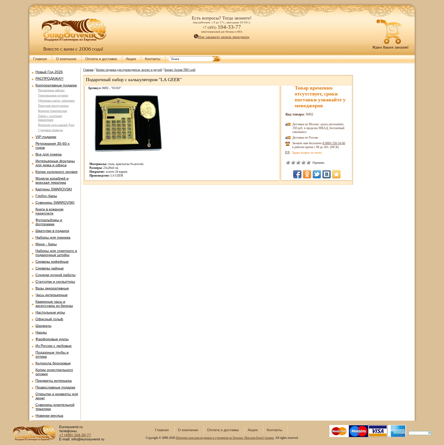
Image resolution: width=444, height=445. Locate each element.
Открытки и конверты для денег (56, 396)
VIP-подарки (45, 137)
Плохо (293, 162)
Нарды (41, 332)
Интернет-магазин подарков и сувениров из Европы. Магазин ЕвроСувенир (225, 438)
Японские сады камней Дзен (56, 125)
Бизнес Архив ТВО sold (179, 69)
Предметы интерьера (53, 381)
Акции (131, 59)
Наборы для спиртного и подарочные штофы (56, 253)
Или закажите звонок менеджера (223, 37)
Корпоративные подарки (56, 85)
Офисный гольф (49, 319)
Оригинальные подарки (53, 95)
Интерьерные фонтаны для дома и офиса (55, 163)
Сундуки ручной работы (55, 275)
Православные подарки (55, 387)
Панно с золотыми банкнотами (50, 118)
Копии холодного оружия (56, 172)
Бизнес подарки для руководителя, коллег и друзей (129, 69)
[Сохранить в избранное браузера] (336, 174)
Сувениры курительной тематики (55, 407)
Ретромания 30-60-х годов (52, 145)
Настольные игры (50, 312)
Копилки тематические (52, 111)
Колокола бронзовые (53, 363)
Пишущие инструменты (53, 106)
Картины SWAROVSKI (53, 189)
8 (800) (333, 143)
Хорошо (303, 162)
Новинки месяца (49, 415)
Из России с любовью (53, 346)
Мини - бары (46, 244)
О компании (66, 59)
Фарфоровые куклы (52, 339)
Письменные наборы (51, 90)
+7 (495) (75, 435)
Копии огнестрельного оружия (54, 372)
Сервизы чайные (49, 268)
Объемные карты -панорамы (56, 100)
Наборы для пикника (52, 237)
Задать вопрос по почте (307, 152)
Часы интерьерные (51, 295)
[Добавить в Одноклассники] (307, 174)
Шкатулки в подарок (52, 231)
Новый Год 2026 (49, 72)
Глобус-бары (46, 196)
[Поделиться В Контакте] (326, 174)
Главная (40, 59)
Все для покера (48, 154)
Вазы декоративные (52, 288)
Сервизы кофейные (52, 261)
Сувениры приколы (50, 130)
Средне (298, 162)
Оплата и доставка (101, 59)
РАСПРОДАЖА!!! (49, 78)
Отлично (308, 162)
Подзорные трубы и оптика (52, 354)
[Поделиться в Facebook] (297, 174)
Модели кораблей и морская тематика (52, 180)
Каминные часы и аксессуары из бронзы (54, 303)
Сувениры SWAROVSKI (55, 202)
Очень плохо (288, 162)
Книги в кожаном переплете (49, 211)
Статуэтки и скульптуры (55, 281)
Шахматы (43, 326)
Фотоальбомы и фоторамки (48, 222)
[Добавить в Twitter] (317, 174)
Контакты (152, 59)
